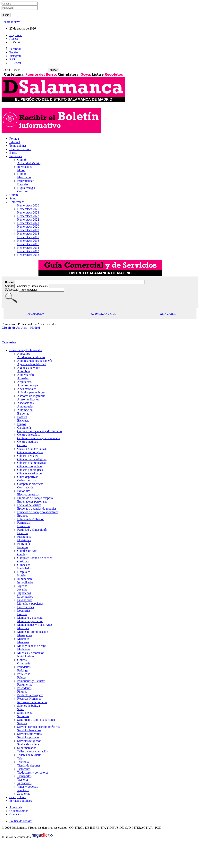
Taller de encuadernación (32, 751)
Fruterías (22, 547)
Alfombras (23, 371)
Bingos (21, 424)
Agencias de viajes (28, 367)
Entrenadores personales (32, 501)
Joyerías (22, 586)
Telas (20, 758)
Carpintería (24, 427)
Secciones (15, 156)
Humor (21, 173)
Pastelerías (23, 674)
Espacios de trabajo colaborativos (37, 512)
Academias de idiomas (31, 357)
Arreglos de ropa (27, 385)
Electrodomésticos (28, 494)
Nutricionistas (25, 656)
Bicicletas (23, 420)
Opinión (22, 159)
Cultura (14, 195)
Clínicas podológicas (30, 469)
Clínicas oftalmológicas (31, 462)
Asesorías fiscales (28, 399)
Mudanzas (23, 649)
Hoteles (22, 575)
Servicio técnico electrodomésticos (38, 726)
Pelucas (22, 677)
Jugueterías (24, 593)
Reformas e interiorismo (32, 702)
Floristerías (24, 540)
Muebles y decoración (30, 652)
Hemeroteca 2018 (28, 233)
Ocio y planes (17, 797)
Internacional (25, 166)
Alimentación (25, 374)
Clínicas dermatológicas (31, 459)
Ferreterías (23, 526)
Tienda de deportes (28, 765)
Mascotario (24, 177)
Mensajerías (24, 635)
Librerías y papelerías (30, 603)
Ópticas (22, 660)
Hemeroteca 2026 (28, 205)
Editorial (14, 142)
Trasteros (22, 779)
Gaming (22, 554)
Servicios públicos (20, 800)
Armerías (23, 378)
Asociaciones (25, 403)
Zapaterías (23, 793)
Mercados (23, 638)
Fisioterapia (24, 536)
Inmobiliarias (25, 582)
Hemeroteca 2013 (28, 251)
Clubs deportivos (27, 476)
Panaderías (23, 667)
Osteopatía (23, 663)
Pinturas (22, 691)
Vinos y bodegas (27, 786)
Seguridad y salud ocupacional (36, 719)
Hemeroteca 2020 (28, 226)
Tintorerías (23, 769)
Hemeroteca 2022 (28, 219)
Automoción (25, 410)
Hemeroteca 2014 (28, 247)
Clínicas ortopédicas (29, 466)
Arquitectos (24, 381)
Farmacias (23, 522)
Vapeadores (24, 783)
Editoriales (23, 491)
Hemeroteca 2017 (28, 237)
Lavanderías (24, 600)
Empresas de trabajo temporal (35, 498)
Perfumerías (24, 684)
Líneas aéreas (25, 607)
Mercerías (23, 642)
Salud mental (25, 712)
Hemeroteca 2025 (28, 209)
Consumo (23, 191)
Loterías (22, 614)
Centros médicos (27, 441)
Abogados (23, 353)
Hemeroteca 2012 (28, 254)
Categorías (9, 342)
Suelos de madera (28, 744)
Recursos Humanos (29, 698)
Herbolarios (24, 568)
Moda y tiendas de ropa (31, 645)
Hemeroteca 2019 (28, 230)
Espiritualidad (25, 180)
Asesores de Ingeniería (31, 396)
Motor (21, 170)
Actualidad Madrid (28, 163)
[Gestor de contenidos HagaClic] (42, 837)
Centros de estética (28, 434)
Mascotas (23, 628)
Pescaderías (24, 688)
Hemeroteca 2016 (28, 240)
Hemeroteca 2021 (28, 223)
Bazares (22, 417)
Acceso (14, 38)
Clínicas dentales (27, 455)
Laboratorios (25, 596)
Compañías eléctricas (30, 484)
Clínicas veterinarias (29, 473)
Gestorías (23, 561)
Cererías (22, 445)
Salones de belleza (28, 705)
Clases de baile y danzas (32, 448)
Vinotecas (23, 790)
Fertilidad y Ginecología (32, 529)
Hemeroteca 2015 (28, 244)
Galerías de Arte (27, 550)
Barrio (13, 152)
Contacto (15, 814)
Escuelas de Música (29, 505)
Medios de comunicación (32, 631)
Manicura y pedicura (30, 617)
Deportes (22, 184)
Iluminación (24, 579)
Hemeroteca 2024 (28, 212)
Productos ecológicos (30, 695)
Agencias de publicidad (31, 364)
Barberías (23, 413)
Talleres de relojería (29, 755)
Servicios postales (28, 737)
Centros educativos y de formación (38, 438)
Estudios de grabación (30, 519)
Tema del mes (17, 145)
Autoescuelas (25, 406)
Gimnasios (23, 564)
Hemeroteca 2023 (28, 216)
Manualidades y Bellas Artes (34, 624)
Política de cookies (20, 821)
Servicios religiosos (29, 740)
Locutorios (23, 610)
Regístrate (15, 35)
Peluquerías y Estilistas (31, 681)
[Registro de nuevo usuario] (51, 132)
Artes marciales (26, 388)
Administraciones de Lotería (34, 360)
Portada (14, 138)
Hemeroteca (16, 202)
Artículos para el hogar (31, 392)
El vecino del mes (20, 149)
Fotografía (23, 543)
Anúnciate (15, 807)
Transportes (24, 776)
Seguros (22, 723)
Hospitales (23, 572)
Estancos (22, 515)
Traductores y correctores (32, 772)
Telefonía (23, 762)
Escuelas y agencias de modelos (36, 508)
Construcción (25, 487)
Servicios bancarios (29, 730)
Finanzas (22, 533)
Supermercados (26, 748)
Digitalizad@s (26, 187)
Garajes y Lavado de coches (34, 557)
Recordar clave (11, 21)
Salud (12, 198)
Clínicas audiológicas (30, 452)
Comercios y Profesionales (25, 350)
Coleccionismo (26, 480)
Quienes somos (18, 810)
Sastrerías (23, 716)
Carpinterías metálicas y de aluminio (39, 431)
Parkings (22, 670)
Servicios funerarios (29, 733)
